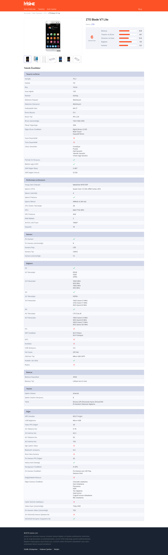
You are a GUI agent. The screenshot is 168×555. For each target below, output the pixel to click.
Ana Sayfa (27, 13)
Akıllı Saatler (51, 9)
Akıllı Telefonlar (30, 9)
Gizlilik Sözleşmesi (30, 549)
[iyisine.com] (29, 3)
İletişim (56, 549)
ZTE (45, 13)
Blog (140, 9)
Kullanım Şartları (46, 549)
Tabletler (41, 9)
